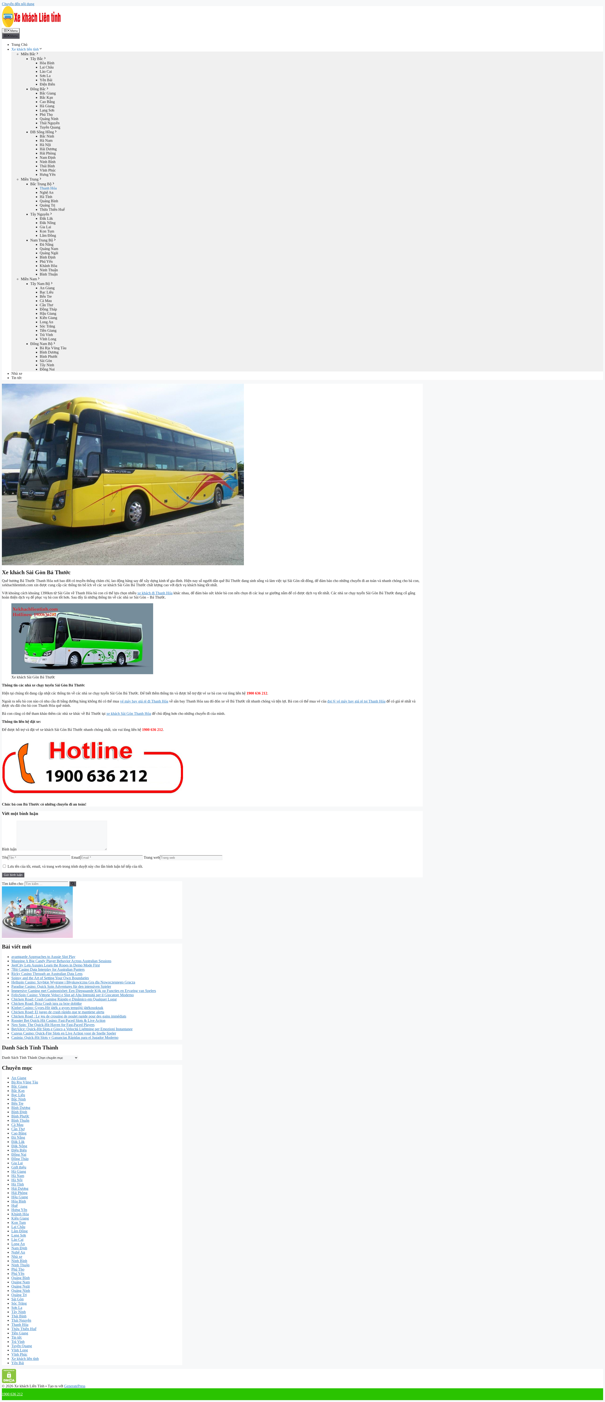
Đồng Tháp (48, 309)
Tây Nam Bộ (40, 284)
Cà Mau (46, 301)
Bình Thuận (49, 274)
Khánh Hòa (48, 266)
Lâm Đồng (48, 235)
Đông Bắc (38, 89)
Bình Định (48, 257)
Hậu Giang (48, 313)
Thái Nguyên (50, 123)
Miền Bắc (28, 54)
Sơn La (45, 76)
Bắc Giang (48, 93)
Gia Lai (45, 227)
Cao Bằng (47, 102)
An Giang (47, 288)
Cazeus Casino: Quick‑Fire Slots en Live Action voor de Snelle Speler (63, 1033)
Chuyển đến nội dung (18, 4)
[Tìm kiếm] (72, 883)
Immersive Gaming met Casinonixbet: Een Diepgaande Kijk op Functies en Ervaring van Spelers (83, 991)
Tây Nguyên (39, 214)
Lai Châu (47, 67)
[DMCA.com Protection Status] (9, 1382)
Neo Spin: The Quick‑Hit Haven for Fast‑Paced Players (53, 1025)
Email (75, 857)
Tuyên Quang (50, 127)
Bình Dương (49, 352)
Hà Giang (47, 106)
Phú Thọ (46, 114)
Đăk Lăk (46, 218)
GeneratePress (74, 1386)
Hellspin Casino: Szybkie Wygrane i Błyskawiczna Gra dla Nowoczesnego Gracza (73, 982)
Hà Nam (46, 140)
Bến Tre (46, 296)
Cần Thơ (46, 305)
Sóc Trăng (47, 326)
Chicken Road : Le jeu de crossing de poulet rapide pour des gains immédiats (68, 1016)
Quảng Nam (49, 249)
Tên (5, 857)
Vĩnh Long (48, 339)
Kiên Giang (48, 318)
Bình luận (9, 849)
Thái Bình (47, 166)
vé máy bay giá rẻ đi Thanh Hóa (144, 701)
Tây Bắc (36, 59)
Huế (14, 1206)
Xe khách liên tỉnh (25, 49)
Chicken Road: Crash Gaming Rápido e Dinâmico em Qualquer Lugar (64, 999)
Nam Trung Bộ (41, 240)
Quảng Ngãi (49, 253)
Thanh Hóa (48, 188)
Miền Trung (30, 179)
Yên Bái (46, 80)
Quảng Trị (47, 205)
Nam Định (48, 157)
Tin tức (16, 378)
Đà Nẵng (46, 244)
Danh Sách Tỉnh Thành (19, 1058)
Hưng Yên (48, 175)
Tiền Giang (48, 330)
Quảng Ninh (49, 119)
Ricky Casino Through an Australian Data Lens (46, 974)
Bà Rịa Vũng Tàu (53, 348)
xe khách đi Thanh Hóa (155, 593)
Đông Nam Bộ (41, 344)
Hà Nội (45, 145)
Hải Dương (48, 149)
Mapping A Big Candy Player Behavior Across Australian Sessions (61, 961)
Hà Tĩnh (46, 197)
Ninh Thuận (49, 270)
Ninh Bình (48, 162)
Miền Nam (29, 279)
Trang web (152, 857)
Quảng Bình (49, 201)
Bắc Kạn (46, 97)
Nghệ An (46, 192)
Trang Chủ (19, 45)
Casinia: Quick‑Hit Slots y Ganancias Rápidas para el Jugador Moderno (64, 1037)
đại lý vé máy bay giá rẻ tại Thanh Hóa (356, 701)
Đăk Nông (48, 223)
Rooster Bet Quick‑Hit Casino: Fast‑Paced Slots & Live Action (58, 1020)
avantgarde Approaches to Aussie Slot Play (43, 957)
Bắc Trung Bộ (41, 184)
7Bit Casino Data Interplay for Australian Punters (48, 969)
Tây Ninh (47, 365)
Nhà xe (16, 373)
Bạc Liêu (46, 292)
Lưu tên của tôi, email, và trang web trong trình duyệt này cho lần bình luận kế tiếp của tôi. (75, 866)
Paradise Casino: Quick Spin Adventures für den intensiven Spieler (61, 986)
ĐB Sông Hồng (42, 132)
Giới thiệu (18, 1167)
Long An (46, 322)
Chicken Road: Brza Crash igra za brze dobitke (46, 1003)
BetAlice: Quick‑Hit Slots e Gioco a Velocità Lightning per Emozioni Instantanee (72, 1029)
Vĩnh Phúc (48, 170)
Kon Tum (47, 231)
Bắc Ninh (47, 136)
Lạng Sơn (47, 110)
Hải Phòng (48, 153)
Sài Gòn (46, 361)
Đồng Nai (47, 369)
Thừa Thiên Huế (52, 209)
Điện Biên (47, 84)
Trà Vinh (46, 335)
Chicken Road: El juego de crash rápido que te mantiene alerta (57, 1012)
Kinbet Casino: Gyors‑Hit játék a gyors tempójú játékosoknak (57, 1008)
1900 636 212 (12, 1394)
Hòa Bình (47, 63)
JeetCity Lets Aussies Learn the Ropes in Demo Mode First (55, 965)
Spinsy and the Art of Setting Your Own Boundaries (50, 978)
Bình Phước (49, 356)
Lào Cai (46, 71)
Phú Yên (46, 261)
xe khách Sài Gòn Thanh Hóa (128, 714)
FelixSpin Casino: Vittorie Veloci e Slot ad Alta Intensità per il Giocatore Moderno (72, 995)
